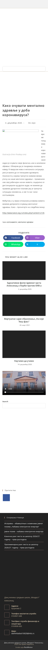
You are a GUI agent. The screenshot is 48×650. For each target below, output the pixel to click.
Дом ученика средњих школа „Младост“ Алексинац (23, 643)
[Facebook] (6, 497)
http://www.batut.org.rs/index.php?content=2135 (23, 213)
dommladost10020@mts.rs (22, 633)
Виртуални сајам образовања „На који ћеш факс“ (24, 320)
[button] (24, 68)
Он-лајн (32, 123)
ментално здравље (25, 222)
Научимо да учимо (24, 361)
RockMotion (28, 647)
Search (5, 401)
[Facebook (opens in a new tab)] (24, 4)
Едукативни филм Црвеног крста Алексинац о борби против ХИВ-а (24, 284)
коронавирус (12, 222)
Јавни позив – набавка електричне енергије (23, 531)
